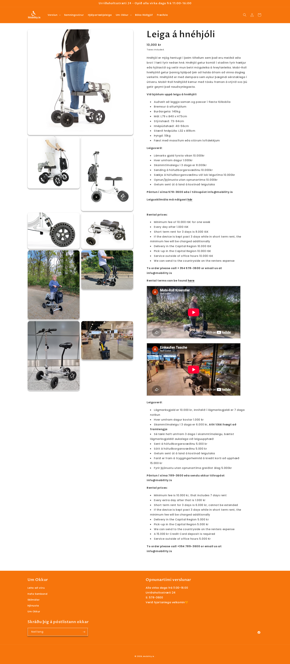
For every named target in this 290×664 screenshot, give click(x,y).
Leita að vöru (36, 588)
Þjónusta (33, 605)
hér (189, 199)
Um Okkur (34, 611)
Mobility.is (148, 656)
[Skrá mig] (84, 632)
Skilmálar (34, 599)
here (191, 281)
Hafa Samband (37, 594)
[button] (54, 14)
